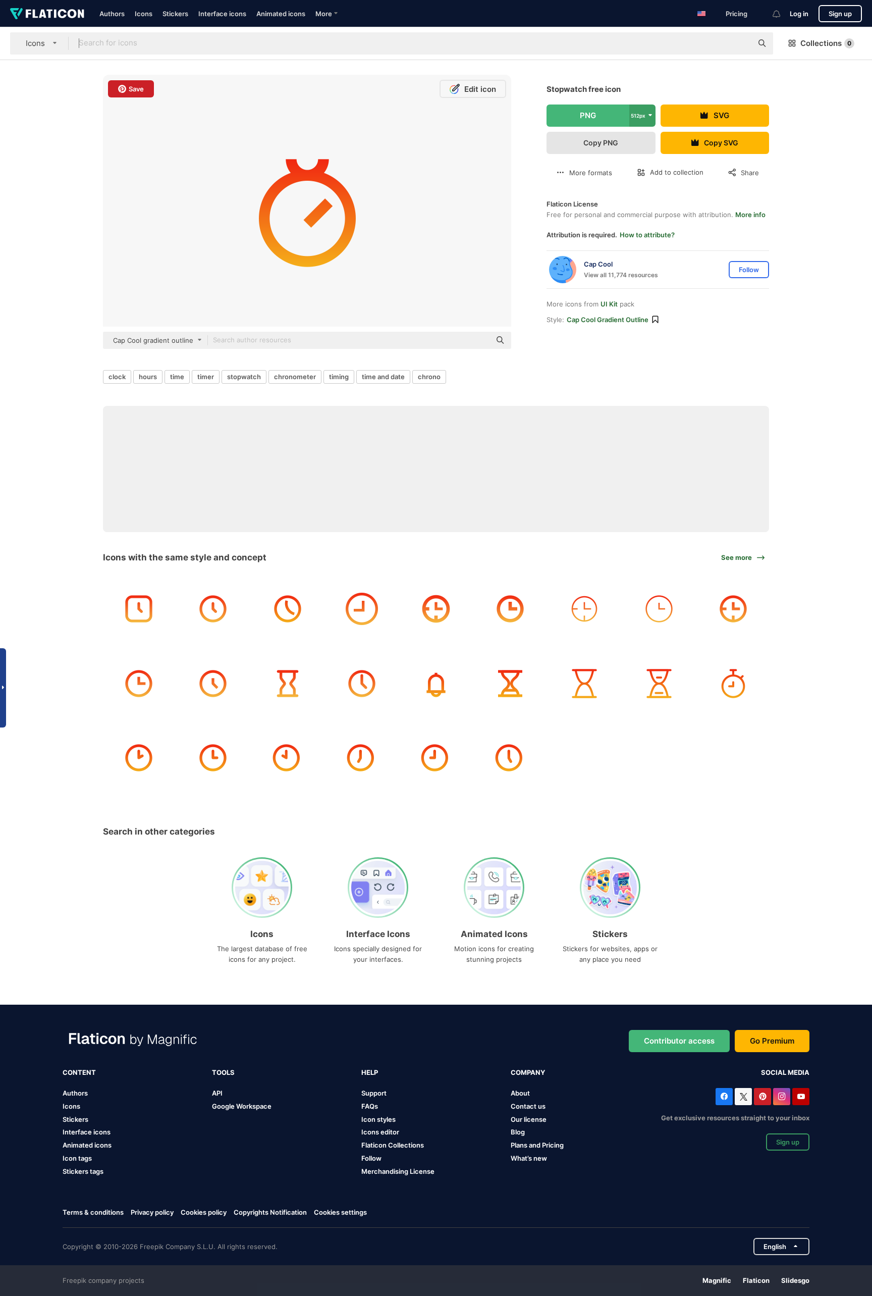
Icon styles (378, 1119)
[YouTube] (800, 1096)
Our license (529, 1119)
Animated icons (280, 14)
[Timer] (733, 683)
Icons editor (380, 1132)
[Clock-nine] (436, 757)
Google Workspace (241, 1106)
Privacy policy (152, 1212)
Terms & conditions (93, 1212)
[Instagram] (781, 1096)
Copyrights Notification (270, 1212)
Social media (785, 1072)
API (217, 1093)
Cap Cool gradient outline (607, 320)
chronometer (295, 377)
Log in (799, 14)
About (520, 1093)
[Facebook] (724, 1096)
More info (750, 215)
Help (369, 1072)
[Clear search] (740, 43)
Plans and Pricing (537, 1145)
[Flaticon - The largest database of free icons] (47, 13)
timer (205, 377)
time (177, 377)
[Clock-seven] (361, 757)
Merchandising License (397, 1171)
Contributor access (679, 1041)
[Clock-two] (138, 757)
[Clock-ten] (287, 757)
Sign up (840, 14)
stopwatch (244, 377)
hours (148, 377)
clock (117, 377)
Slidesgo (795, 1280)
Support (374, 1093)
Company (528, 1072)
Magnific (716, 1280)
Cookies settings (340, 1212)
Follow (371, 1158)
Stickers (175, 14)
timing (339, 377)
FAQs (369, 1106)
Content (79, 1072)
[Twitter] (743, 1096)
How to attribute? (647, 235)
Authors (112, 14)
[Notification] (436, 683)
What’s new (529, 1158)
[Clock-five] (510, 757)
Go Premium (772, 1041)
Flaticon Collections (392, 1145)
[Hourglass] (287, 683)
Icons (143, 14)
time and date (383, 377)
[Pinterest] (762, 1096)
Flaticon (756, 1280)
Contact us (528, 1106)
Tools (223, 1072)
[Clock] (138, 609)
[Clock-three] (213, 757)
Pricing (736, 14)
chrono (429, 377)
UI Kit (609, 304)
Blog (518, 1132)
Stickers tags (83, 1171)
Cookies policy (204, 1212)
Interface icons (222, 14)
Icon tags (77, 1158)
